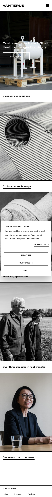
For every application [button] (15, 276)
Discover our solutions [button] (16, 95)
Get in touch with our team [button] (19, 457)
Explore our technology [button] (17, 186)
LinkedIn (6, 494)
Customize (24, 263)
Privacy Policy (32, 239)
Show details (41, 244)
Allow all (26, 255)
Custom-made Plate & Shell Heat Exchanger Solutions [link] (25, 45)
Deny (26, 271)
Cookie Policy (15, 239)
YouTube (31, 494)
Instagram (18, 494)
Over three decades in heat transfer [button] (24, 366)
